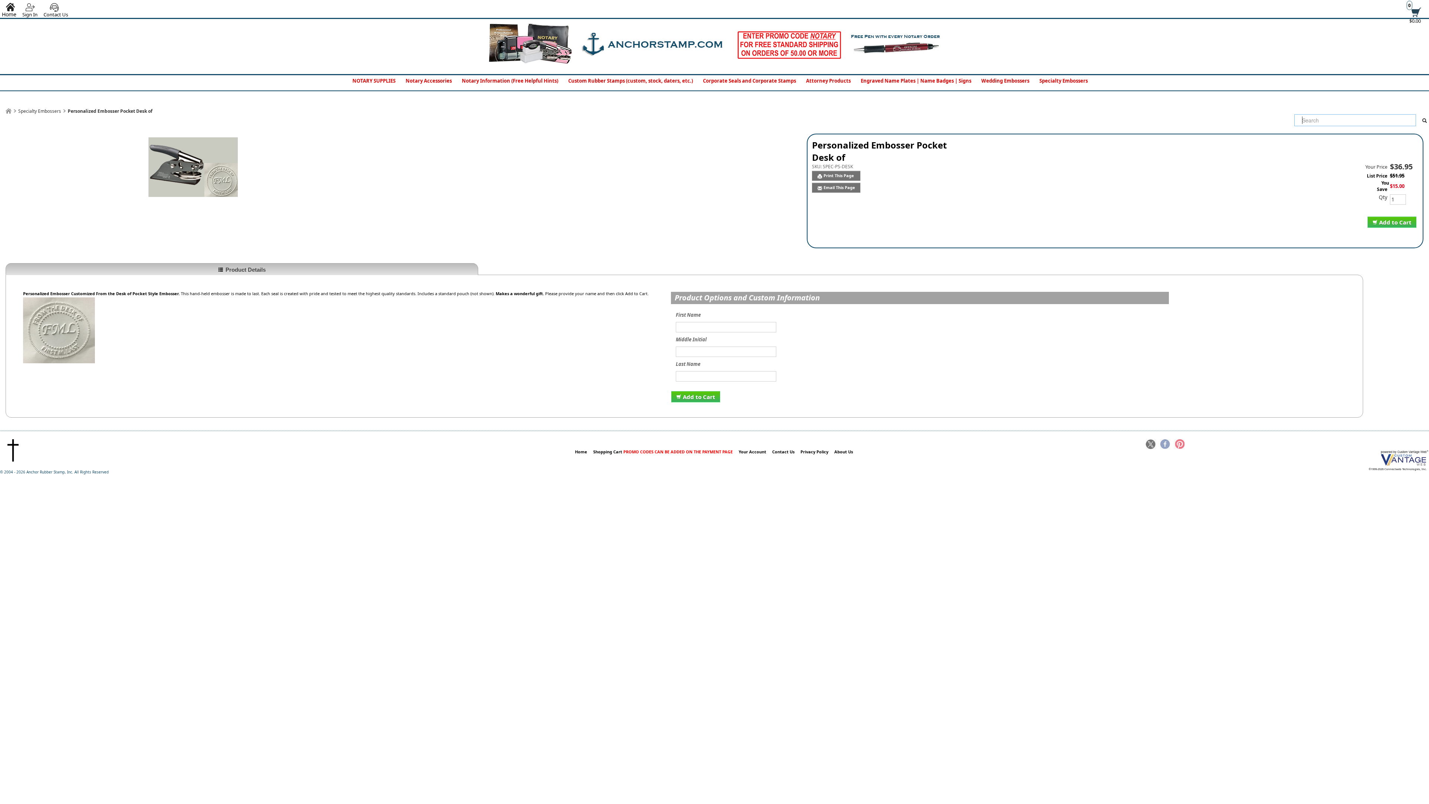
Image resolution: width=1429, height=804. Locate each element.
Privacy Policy (814, 451)
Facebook (1165, 444)
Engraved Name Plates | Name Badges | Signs (916, 80)
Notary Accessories (429, 80)
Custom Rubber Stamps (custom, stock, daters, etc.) (630, 80)
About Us (843, 451)
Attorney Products (828, 80)
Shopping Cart (663, 451)
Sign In (30, 14)
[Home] (9, 111)
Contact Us (56, 14)
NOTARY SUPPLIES (374, 80)
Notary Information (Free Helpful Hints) (510, 80)
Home (581, 451)
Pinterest (1179, 444)
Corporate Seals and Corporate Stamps (749, 80)
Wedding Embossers (1005, 80)
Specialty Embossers (1063, 80)
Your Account (752, 451)
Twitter (1151, 444)
